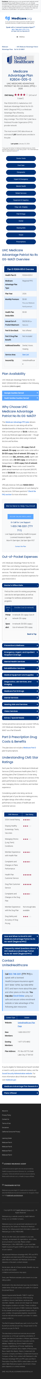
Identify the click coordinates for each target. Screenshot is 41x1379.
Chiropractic (21, 172)
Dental (21, 221)
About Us (5, 1111)
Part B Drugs (21, 214)
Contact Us (5, 1119)
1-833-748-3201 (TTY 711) (22, 528)
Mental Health (21, 186)
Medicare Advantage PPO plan (17, 422)
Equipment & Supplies (21, 200)
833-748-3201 (15, 974)
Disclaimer (5, 1127)
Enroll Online (18, 996)
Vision (21, 235)
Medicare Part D (29, 748)
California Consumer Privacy (11, 1131)
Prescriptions (21, 242)
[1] (34, 27)
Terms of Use (6, 1123)
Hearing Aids (21, 228)
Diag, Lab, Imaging (21, 207)
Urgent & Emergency (21, 179)
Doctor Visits (21, 158)
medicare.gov (11, 1080)
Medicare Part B (7, 1146)
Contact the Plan (20, 546)
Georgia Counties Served (14, 393)
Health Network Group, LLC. (25, 1210)
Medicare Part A (7, 1142)
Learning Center (7, 1138)
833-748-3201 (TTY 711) (20, 30)
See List (25, 355)
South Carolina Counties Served (16, 398)
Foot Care (21, 165)
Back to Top (31, 634)
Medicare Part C (7, 1151)
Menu (22, 37)
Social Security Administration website (17, 1073)
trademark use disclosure (15, 1195)
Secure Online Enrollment (20, 517)
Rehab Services (21, 193)
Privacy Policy (6, 1115)
